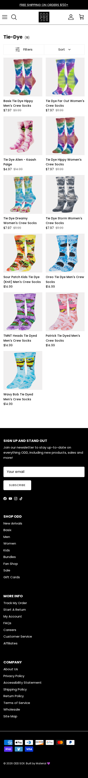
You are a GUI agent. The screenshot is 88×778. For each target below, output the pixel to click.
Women (9, 543)
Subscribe (17, 485)
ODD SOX (19, 763)
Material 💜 (43, 763)
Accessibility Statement (22, 682)
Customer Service (17, 636)
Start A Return (14, 609)
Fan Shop (10, 563)
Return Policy (13, 696)
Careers (9, 630)
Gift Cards (11, 577)
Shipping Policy (15, 689)
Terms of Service (16, 703)
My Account (12, 616)
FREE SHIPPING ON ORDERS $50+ (44, 5)
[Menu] (4, 17)
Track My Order (15, 603)
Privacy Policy (13, 676)
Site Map (10, 716)
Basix (7, 530)
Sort (61, 49)
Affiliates (10, 643)
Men (6, 537)
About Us (10, 669)
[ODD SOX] (44, 17)
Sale (6, 570)
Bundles (9, 557)
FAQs (7, 623)
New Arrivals (12, 523)
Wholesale (11, 709)
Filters (27, 49)
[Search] (13, 17)
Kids (6, 550)
